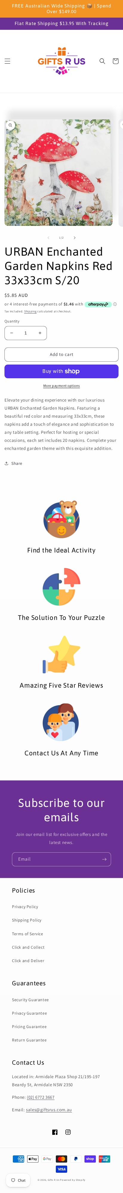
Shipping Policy (26, 920)
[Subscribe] (104, 859)
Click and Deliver (28, 960)
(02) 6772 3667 (40, 1097)
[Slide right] (74, 237)
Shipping (30, 311)
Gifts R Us (53, 1179)
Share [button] (16, 463)
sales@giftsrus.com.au (49, 1109)
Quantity (11, 321)
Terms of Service (27, 933)
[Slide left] (48, 237)
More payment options (61, 385)
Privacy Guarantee (29, 1013)
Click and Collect (28, 947)
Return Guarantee (29, 1040)
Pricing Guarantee (29, 1026)
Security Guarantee (30, 999)
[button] (7, 61)
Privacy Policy (25, 906)
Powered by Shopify (72, 1179)
